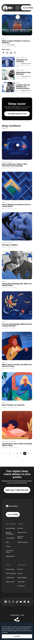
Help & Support (22, 577)
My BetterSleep (10, 528)
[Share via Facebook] (3, 52)
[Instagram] (13, 602)
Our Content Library (9, 551)
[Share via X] (7, 52)
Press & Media (10, 538)
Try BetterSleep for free (17, 114)
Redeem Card (22, 532)
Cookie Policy (10, 577)
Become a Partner (21, 537)
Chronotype (21, 581)
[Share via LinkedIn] (10, 52)
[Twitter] (9, 602)
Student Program (23, 542)
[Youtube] (20, 601)
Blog (7, 542)
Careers (20, 573)
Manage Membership (9, 533)
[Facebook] (6, 602)
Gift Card (20, 528)
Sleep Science (10, 556)
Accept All (17, 636)
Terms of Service (11, 573)
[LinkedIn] (24, 602)
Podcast (8, 546)
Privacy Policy (10, 569)
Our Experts (21, 586)
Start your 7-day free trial (17, 490)
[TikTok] (17, 602)
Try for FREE (13, 514)
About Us (20, 569)
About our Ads (10, 581)
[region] (17, 630)
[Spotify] (28, 601)
